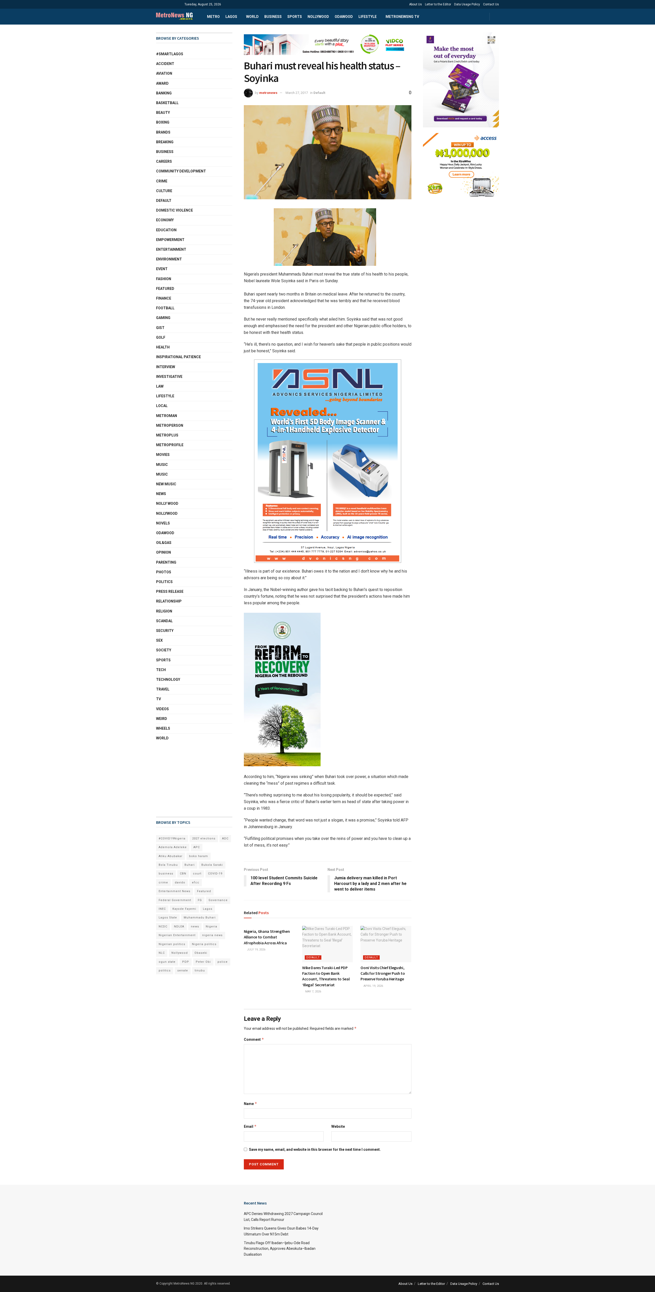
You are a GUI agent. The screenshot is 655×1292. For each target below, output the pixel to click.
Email (250, 1126)
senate (182, 970)
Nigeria (211, 926)
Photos (163, 572)
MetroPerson (169, 425)
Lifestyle (367, 17)
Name (250, 1103)
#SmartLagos (169, 54)
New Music (166, 484)
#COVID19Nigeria (172, 838)
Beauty (163, 113)
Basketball (167, 103)
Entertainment (171, 249)
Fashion (163, 279)
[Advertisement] (181, 778)
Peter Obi (203, 961)
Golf (160, 337)
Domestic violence (174, 210)
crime (163, 882)
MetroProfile (169, 445)
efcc (195, 882)
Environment (169, 259)
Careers (164, 161)
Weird (161, 719)
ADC (225, 838)
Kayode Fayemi (184, 909)
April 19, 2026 (373, 986)
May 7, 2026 (312, 991)
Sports (294, 17)
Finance (163, 298)
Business (273, 17)
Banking (164, 93)
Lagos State (168, 917)
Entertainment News (174, 891)
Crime (161, 181)
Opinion (163, 552)
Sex (159, 640)
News (161, 494)
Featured (165, 289)
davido (180, 882)
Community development (181, 171)
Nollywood (318, 17)
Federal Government (175, 900)
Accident (165, 64)
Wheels (163, 728)
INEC (162, 909)
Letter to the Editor (438, 4)
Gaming (163, 318)
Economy (165, 220)
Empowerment (170, 240)
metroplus (167, 435)
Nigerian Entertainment (177, 935)
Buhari (189, 865)
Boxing (162, 122)
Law (159, 386)
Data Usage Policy (467, 4)
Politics (164, 582)
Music (162, 465)
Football (165, 308)
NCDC (163, 926)
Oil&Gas (163, 543)
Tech (161, 670)
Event (162, 269)
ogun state (167, 961)
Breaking (164, 142)
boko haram (198, 856)
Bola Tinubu (168, 865)
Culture (164, 191)
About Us (415, 4)
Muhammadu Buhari (200, 917)
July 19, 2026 (255, 949)
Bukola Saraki (212, 865)
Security (164, 631)
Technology (168, 679)
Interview (165, 367)
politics (165, 970)
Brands (163, 132)
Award (162, 83)
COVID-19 (215, 873)
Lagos (231, 17)
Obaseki (200, 953)
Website (338, 1126)
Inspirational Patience (178, 357)
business (166, 873)
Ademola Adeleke (173, 847)
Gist (160, 328)
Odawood (344, 17)
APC (196, 847)
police (222, 961)
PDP (185, 961)
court (197, 873)
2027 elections (203, 838)
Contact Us (491, 4)
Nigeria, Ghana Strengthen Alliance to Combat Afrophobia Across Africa (267, 937)
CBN (183, 873)
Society (163, 650)
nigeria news (212, 935)
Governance (218, 900)
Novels (163, 523)
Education (166, 230)
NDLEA (179, 926)
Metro (213, 17)
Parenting (166, 562)
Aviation (164, 73)
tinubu (200, 970)
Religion (164, 611)
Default (319, 93)
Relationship (169, 601)
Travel (162, 689)
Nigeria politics (204, 944)
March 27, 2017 (297, 93)
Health (163, 347)
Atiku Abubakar (170, 856)
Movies (163, 455)
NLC (162, 953)
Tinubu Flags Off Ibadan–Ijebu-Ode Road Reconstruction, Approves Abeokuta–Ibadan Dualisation (279, 1248)
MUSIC (162, 474)
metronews (268, 93)
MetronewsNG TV (402, 17)
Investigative (169, 377)
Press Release (169, 591)
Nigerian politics (172, 944)
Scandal (164, 621)
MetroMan (166, 416)
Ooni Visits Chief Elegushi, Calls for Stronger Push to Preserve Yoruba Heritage (383, 973)
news (195, 926)
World (252, 17)
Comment (254, 1039)
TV (158, 699)
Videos (162, 709)
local (162, 406)
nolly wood (167, 503)
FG (200, 900)
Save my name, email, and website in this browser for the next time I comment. (315, 1149)
